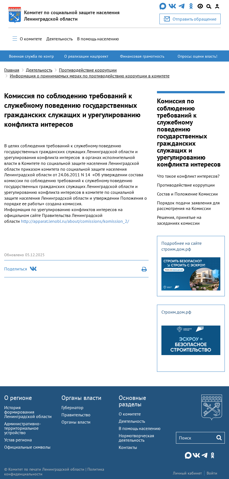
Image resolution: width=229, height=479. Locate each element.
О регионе (18, 398)
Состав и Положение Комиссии (187, 194)
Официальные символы (27, 447)
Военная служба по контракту (31, 59)
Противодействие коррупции (88, 70)
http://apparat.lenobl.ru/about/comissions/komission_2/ (75, 221)
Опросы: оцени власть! (197, 56)
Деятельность (59, 38)
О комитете (31, 38)
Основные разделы (132, 401)
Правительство (75, 414)
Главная (11, 70)
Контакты (128, 447)
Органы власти (81, 398)
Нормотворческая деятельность (136, 438)
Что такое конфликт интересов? (188, 176)
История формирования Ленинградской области (28, 412)
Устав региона (18, 440)
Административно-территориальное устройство (22, 428)
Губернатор (72, 407)
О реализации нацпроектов (86, 59)
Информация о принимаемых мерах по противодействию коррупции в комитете (90, 76)
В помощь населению (98, 38)
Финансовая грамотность (142, 56)
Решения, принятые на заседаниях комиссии (179, 220)
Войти (212, 473)
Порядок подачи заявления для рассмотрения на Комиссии (188, 205)
